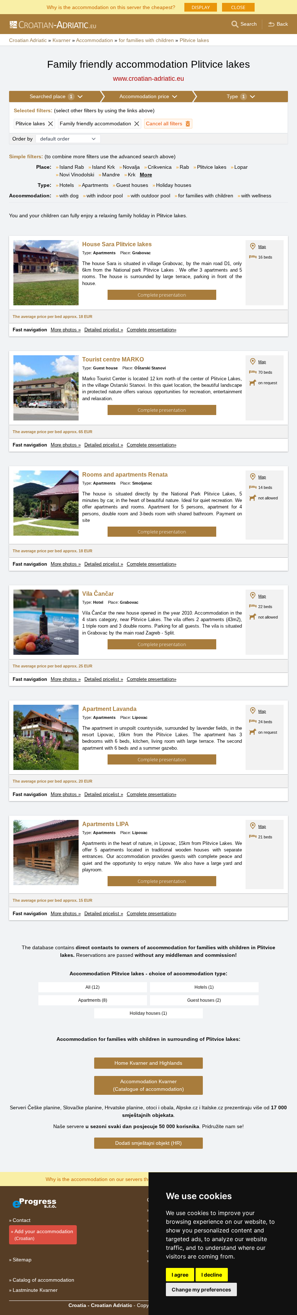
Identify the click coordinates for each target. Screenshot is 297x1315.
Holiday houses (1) (148, 1013)
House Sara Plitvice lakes (117, 244)
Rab (184, 167)
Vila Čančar (98, 594)
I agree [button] (180, 1275)
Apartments (95, 185)
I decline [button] (211, 1275)
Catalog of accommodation (43, 1280)
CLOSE (238, 7)
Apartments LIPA (105, 824)
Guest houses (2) (204, 1000)
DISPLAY (201, 7)
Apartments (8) (92, 1000)
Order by (22, 139)
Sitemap (22, 1259)
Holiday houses (173, 185)
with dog (69, 195)
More (146, 174)
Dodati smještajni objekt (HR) (148, 1143)
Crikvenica (160, 167)
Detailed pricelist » (103, 329)
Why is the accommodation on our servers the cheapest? (111, 1178)
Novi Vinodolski (76, 174)
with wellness (256, 195)
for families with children (205, 195)
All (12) (92, 987)
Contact (21, 1220)
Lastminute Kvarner (35, 1290)
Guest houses (132, 185)
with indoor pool (105, 195)
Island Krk (103, 167)
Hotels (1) (204, 987)
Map (262, 246)
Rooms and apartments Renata (125, 475)
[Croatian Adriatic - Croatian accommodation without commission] (52, 24)
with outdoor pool (150, 195)
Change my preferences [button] (201, 1289)
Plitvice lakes (211, 167)
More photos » (66, 329)
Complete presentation (162, 295)
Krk (131, 174)
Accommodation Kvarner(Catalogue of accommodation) (148, 1085)
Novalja (131, 167)
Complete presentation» (151, 329)
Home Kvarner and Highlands (148, 1063)
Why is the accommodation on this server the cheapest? (111, 6)
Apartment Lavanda (109, 709)
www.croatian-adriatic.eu (148, 78)
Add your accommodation (43, 1234)
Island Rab (71, 167)
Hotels (66, 185)
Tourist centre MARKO (113, 359)
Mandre (111, 174)
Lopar (241, 167)
